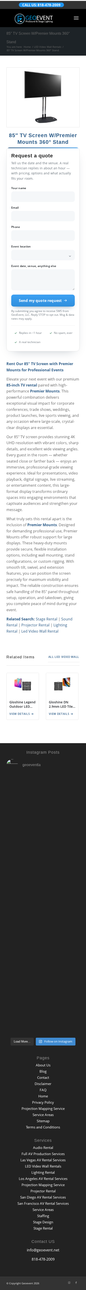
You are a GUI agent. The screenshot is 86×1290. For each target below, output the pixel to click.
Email (15, 208)
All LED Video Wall (63, 657)
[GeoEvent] (35, 18)
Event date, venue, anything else (33, 266)
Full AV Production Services (43, 1153)
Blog (43, 1071)
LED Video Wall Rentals (43, 1166)
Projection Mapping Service (43, 1108)
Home (43, 1096)
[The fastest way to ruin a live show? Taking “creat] (43, 796)
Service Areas (43, 1114)
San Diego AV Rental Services (43, 1197)
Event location (21, 246)
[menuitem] (76, 17)
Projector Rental (35, 625)
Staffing (43, 1215)
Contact (43, 1077)
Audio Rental (43, 1147)
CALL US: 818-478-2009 (41, 5)
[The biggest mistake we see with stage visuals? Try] (43, 970)
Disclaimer (43, 1083)
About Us (43, 1065)
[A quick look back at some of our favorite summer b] (43, 840)
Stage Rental (46, 619)
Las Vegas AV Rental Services (43, 1160)
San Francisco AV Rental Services (43, 1203)
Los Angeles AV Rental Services (43, 1178)
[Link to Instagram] (69, 1282)
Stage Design (43, 1222)
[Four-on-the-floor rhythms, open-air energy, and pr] (43, 883)
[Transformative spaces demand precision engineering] (43, 926)
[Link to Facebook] (76, 1282)
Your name (18, 188)
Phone (15, 227)
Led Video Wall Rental (39, 631)
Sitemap (43, 1121)
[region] (43, 698)
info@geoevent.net (43, 1250)
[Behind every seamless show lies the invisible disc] (43, 1013)
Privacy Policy (43, 1102)
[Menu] (76, 17)
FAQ (43, 1090)
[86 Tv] (43, 97)
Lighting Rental (43, 1172)
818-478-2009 (43, 1259)
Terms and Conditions (43, 1127)
